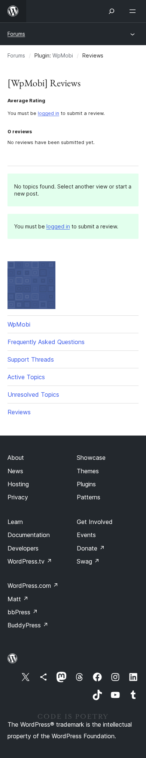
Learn (15, 521)
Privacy (17, 497)
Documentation (28, 535)
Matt (17, 599)
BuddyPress (27, 625)
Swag (88, 561)
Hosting (18, 484)
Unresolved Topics (33, 394)
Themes (88, 471)
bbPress (22, 612)
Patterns (88, 497)
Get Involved (95, 521)
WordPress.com (32, 585)
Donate (91, 548)
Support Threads (30, 359)
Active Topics (26, 377)
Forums (16, 34)
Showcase (91, 457)
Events (86, 535)
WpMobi (62, 55)
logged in (48, 113)
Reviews (19, 412)
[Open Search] (111, 11)
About (15, 457)
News (15, 471)
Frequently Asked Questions (46, 342)
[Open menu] (134, 11)
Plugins (86, 484)
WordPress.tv (29, 561)
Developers (23, 548)
